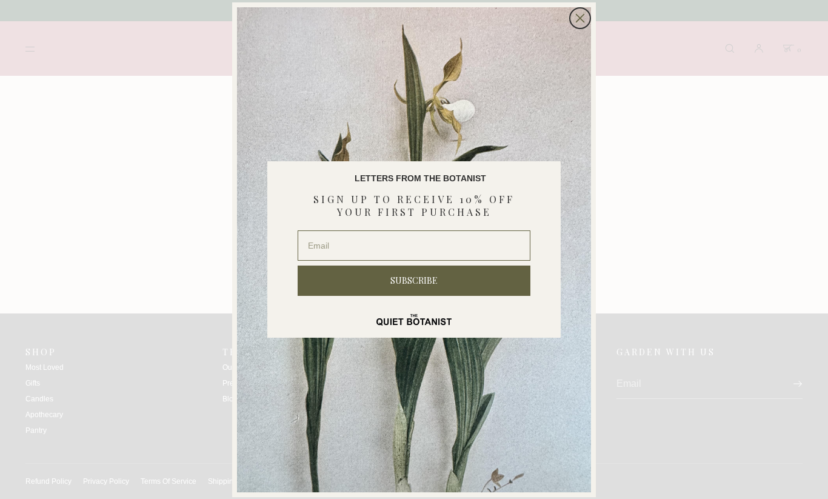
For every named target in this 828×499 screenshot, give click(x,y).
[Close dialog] (580, 18)
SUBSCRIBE (414, 280)
